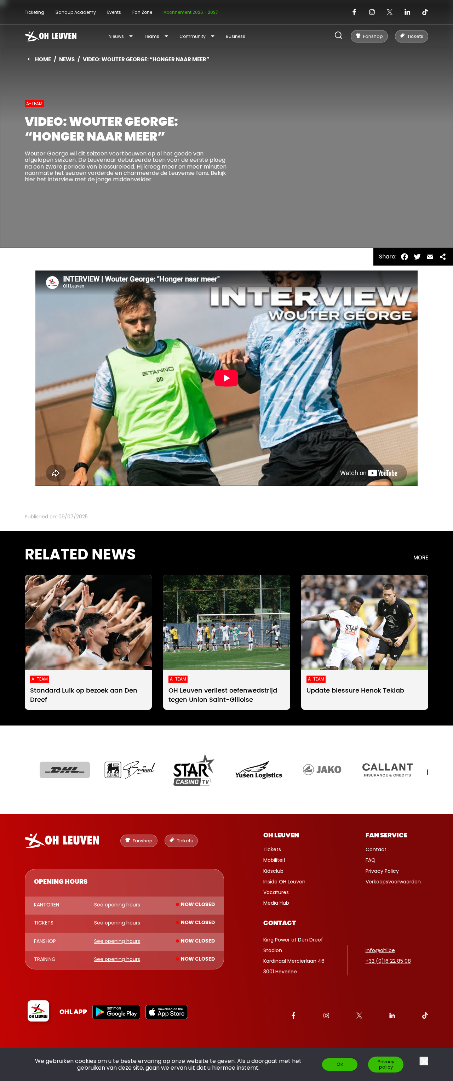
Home (43, 59)
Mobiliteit (274, 860)
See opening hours (117, 905)
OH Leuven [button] (281, 835)
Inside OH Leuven (284, 881)
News (67, 59)
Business (235, 36)
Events (114, 12)
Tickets (272, 849)
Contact (376, 849)
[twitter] (389, 12)
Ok (340, 1064)
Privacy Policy (382, 871)
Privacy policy (386, 1064)
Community (192, 36)
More (420, 558)
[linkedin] (407, 12)
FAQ (370, 860)
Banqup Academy (76, 12)
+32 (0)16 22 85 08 (388, 961)
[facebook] (354, 12)
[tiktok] (425, 12)
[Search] (338, 36)
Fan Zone (142, 12)
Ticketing (34, 12)
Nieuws (116, 36)
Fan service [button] (386, 835)
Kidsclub (273, 871)
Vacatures (276, 892)
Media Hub (276, 902)
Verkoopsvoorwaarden (393, 881)
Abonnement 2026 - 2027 (191, 12)
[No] (423, 1061)
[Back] (28, 59)
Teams (151, 36)
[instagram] (372, 12)
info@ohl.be (380, 950)
